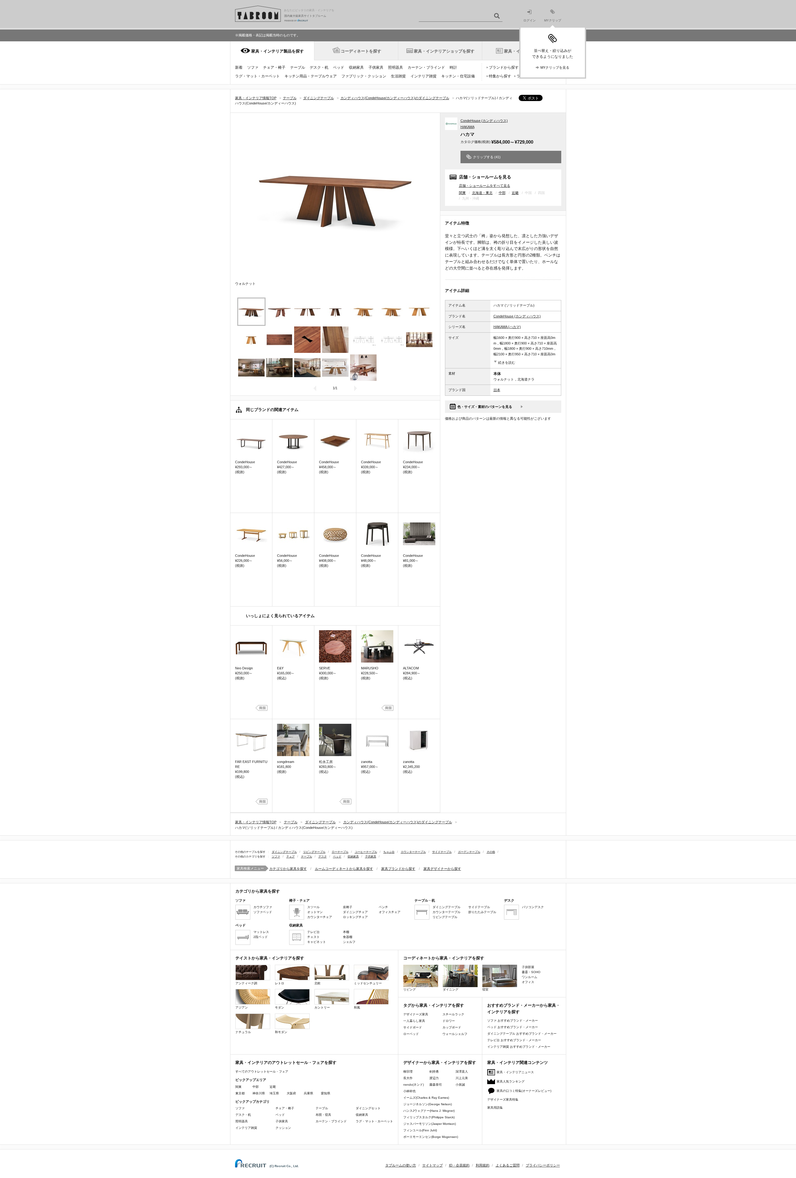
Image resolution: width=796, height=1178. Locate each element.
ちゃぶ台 (389, 851)
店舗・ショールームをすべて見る (484, 185)
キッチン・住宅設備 (458, 76)
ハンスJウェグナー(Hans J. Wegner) (429, 1110)
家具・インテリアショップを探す (444, 51)
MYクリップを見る (554, 67)
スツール (313, 907)
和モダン (281, 1032)
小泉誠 (460, 1084)
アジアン (241, 1007)
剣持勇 (434, 1071)
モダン (279, 1007)
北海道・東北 (482, 193)
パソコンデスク (533, 907)
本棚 (346, 932)
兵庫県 (308, 1093)
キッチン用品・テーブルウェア (311, 76)
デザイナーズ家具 (415, 1014)
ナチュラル (243, 1032)
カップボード (451, 1027)
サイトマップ (432, 1165)
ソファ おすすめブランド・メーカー (512, 1020)
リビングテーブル (314, 851)
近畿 (515, 193)
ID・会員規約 (459, 1165)
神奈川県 (258, 1093)
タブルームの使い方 (400, 1165)
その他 (491, 851)
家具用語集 (495, 1107)
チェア (290, 856)
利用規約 (482, 1165)
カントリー (322, 1007)
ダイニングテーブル (284, 851)
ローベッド (411, 1034)
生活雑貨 (398, 76)
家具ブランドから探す (398, 869)
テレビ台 (313, 932)
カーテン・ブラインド (426, 67)
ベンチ (383, 907)
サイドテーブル (442, 851)
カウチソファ (262, 907)
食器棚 (347, 937)
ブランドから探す (504, 67)
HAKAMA (467, 127)
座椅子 (347, 907)
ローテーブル (340, 851)
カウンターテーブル (413, 851)
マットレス (261, 932)
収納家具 (356, 67)
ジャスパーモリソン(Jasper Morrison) (429, 1123)
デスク (322, 856)
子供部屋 (528, 967)
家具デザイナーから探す (442, 869)
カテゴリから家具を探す (288, 869)
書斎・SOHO (531, 972)
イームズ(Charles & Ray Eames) (426, 1097)
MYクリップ (552, 20)
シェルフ (349, 942)
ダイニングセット (368, 1108)
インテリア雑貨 (423, 76)
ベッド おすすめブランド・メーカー (512, 1027)
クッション (283, 1127)
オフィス (528, 982)
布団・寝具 (323, 1114)
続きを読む (506, 362)
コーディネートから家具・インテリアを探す (443, 958)
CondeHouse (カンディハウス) (484, 120)
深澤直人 (462, 1071)
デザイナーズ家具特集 (502, 1099)
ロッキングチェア (355, 917)
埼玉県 (274, 1093)
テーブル (297, 67)
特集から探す (500, 76)
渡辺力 (434, 1078)
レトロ (279, 983)
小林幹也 (409, 1091)
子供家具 (375, 67)
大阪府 (291, 1093)
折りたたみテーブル (482, 912)
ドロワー (448, 1021)
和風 (357, 1007)
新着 (239, 67)
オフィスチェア (389, 912)
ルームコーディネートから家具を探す (344, 869)
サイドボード (412, 1027)
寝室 (485, 989)
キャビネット (316, 942)
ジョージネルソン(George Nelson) (427, 1104)
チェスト (313, 937)
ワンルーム (529, 977)
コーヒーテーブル (366, 851)
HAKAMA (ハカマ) (507, 327)
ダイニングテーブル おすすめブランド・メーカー (522, 1033)
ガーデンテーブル (469, 851)
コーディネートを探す (361, 51)
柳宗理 (408, 1071)
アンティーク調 (246, 983)
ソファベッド (262, 912)
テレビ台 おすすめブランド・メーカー (514, 1040)
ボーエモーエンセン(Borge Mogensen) (430, 1137)
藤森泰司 (435, 1084)
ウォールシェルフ (454, 1034)
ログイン (529, 20)
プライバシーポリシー (543, 1165)
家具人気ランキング (511, 1081)
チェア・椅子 (274, 67)
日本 (496, 390)
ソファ (252, 67)
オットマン (315, 912)
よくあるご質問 (508, 1165)
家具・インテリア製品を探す (277, 51)
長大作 (408, 1078)
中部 (502, 193)
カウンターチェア (319, 917)
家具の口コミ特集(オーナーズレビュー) (524, 1091)
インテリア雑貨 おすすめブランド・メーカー (518, 1046)
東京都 (240, 1093)
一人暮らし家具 (414, 1021)
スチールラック (453, 1014)
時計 (453, 67)
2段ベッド (260, 937)
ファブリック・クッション (363, 76)
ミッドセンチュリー (368, 983)
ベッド (338, 67)
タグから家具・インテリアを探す (433, 1005)
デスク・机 (319, 67)
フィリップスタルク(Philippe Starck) (429, 1117)
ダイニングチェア (355, 912)
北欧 (317, 983)
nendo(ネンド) (413, 1084)
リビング (409, 989)
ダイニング (450, 989)
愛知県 (325, 1093)
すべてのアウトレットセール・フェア (261, 1071)
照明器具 (395, 67)
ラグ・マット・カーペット (257, 76)
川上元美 (462, 1078)
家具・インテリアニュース (515, 1072)
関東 (462, 193)
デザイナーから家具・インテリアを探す (439, 1062)
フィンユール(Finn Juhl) (420, 1130)
